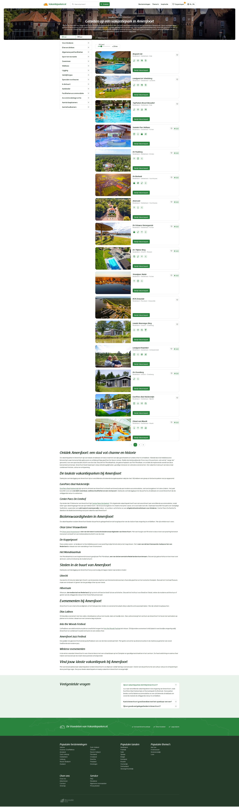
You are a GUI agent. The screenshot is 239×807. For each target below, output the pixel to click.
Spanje (122, 754)
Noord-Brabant (65, 762)
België (122, 757)
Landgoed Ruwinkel (146, 349)
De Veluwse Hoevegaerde (143, 226)
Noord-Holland (95, 752)
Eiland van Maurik (143, 422)
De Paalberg (143, 153)
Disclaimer (93, 781)
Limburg (62, 759)
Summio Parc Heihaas (143, 128)
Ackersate (145, 202)
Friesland (93, 762)
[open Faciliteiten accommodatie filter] (88, 93)
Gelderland (63, 757)
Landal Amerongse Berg (143, 324)
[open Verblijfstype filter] (88, 75)
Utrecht (119, 17)
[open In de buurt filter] (88, 84)
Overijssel (93, 757)
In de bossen (155, 750)
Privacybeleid (94, 786)
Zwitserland (124, 766)
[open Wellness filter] (88, 66)
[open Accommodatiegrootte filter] (88, 98)
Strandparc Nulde (143, 275)
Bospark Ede (142, 55)
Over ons (63, 779)
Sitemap (63, 786)
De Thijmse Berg (142, 251)
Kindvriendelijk (156, 752)
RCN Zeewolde (144, 300)
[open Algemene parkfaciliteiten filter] (88, 52)
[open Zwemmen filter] (88, 61)
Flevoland (93, 754)
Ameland (63, 752)
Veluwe (62, 747)
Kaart (80, 37)
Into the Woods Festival (112, 628)
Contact (63, 783)
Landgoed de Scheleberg (144, 79)
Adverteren (64, 781)
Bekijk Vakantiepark (141, 70)
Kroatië (123, 762)
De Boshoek (145, 177)
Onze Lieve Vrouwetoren (70, 532)
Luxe (152, 754)
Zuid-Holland (94, 747)
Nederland (111, 17)
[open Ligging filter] (88, 70)
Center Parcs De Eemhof (100, 503)
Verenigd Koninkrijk (126, 769)
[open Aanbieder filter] (88, 88)
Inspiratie (164, 4)
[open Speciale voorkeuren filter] (88, 79)
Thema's (155, 4)
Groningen (93, 764)
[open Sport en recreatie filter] (88, 56)
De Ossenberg (143, 373)
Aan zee (153, 747)
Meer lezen (132, 31)
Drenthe (93, 759)
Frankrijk (123, 750)
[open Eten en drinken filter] (88, 47)
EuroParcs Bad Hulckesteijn (143, 398)
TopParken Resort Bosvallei (144, 104)
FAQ (91, 779)
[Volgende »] (143, 444)
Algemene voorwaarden (98, 783)
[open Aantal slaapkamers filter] (88, 102)
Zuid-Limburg (64, 754)
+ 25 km (115, 46)
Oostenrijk (124, 764)
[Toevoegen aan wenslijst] (177, 54)
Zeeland (62, 764)
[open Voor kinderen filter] (88, 43)
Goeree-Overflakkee (67, 750)
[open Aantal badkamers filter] (88, 107)
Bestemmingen (144, 4)
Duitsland (123, 759)
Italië (122, 752)
